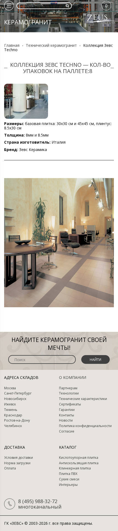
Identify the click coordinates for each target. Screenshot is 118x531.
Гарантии (67, 410)
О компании (72, 377)
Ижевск (10, 404)
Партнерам (68, 388)
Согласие (66, 431)
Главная (11, 45)
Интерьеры (68, 485)
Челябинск (13, 426)
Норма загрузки (17, 463)
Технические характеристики (83, 399)
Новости (66, 420)
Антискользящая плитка (79, 463)
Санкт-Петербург (18, 393)
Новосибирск (15, 399)
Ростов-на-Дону (17, 420)
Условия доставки (18, 458)
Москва (10, 388)
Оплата (10, 468)
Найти (95, 359)
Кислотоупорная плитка (78, 458)
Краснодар (13, 415)
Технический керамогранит (51, 45)
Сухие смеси (69, 479)
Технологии (69, 393)
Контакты (66, 415)
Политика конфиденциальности (85, 426)
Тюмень (10, 410)
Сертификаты (70, 404)
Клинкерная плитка (75, 468)
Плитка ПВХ (68, 474)
